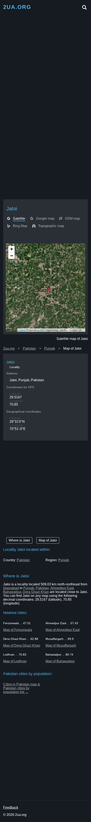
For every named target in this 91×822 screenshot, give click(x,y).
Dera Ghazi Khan (36, 592)
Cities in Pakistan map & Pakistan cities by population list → (21, 688)
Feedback (10, 807)
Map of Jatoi (48, 540)
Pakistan (29, 348)
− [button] (11, 256)
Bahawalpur (12, 592)
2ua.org (9, 348)
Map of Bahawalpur (60, 661)
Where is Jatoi (19, 540)
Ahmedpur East (62, 588)
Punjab (49, 348)
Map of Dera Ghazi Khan (21, 645)
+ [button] (11, 249)
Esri (42, 330)
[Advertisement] (45, 58)
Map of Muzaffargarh (61, 645)
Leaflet (21, 330)
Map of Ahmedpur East (63, 630)
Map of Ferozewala (17, 630)
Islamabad (11, 588)
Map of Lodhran (15, 661)
